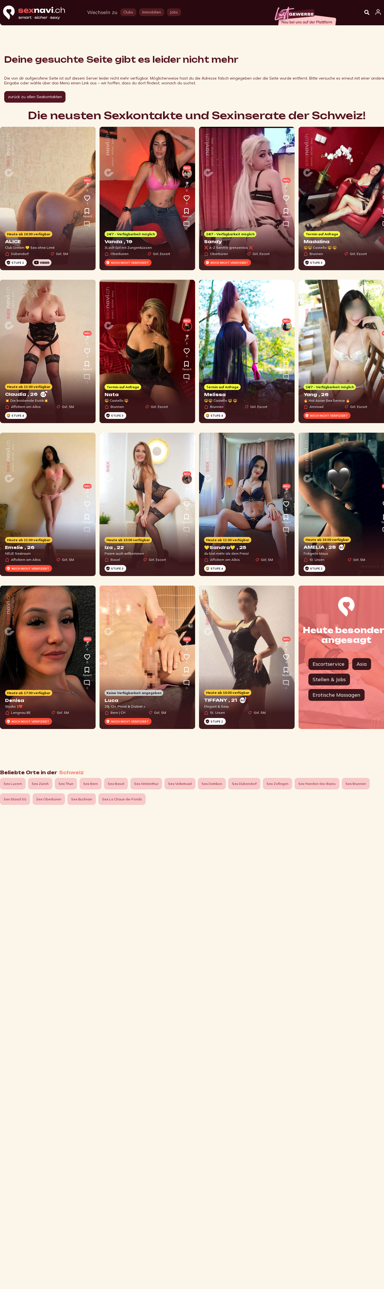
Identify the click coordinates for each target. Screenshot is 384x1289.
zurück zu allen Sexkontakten (35, 96)
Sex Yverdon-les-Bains (317, 784)
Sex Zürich (40, 784)
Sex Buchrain (81, 799)
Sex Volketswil (180, 784)
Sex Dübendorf (244, 784)
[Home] (39, 12)
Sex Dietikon (212, 784)
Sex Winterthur (146, 784)
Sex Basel (116, 784)
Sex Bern (90, 784)
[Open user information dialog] (378, 12)
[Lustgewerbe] (305, 14)
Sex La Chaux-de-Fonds (122, 799)
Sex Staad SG (15, 799)
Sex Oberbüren (48, 799)
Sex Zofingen (277, 784)
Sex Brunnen (355, 784)
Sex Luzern (13, 784)
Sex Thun (65, 784)
